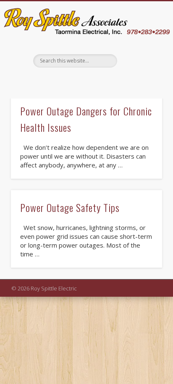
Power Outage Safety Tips (70, 207)
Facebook (85, 82)
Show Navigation (140, 76)
